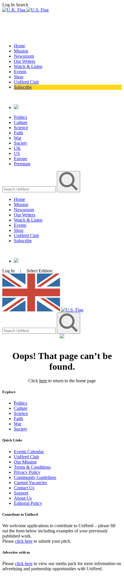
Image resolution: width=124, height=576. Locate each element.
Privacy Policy (27, 472)
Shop (18, 76)
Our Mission (25, 461)
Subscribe (23, 87)
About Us (23, 498)
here (43, 380)
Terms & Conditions (32, 467)
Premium (22, 163)
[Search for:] (29, 189)
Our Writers (24, 61)
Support (21, 492)
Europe (20, 158)
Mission (21, 51)
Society (20, 143)
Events (20, 71)
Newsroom (24, 56)
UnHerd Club (26, 81)
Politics (20, 117)
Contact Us (24, 487)
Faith (18, 132)
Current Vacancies (30, 482)
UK (17, 148)
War (17, 137)
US (17, 153)
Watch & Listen (28, 66)
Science (21, 127)
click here (24, 541)
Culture (20, 122)
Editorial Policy (28, 503)
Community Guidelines (35, 477)
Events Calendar (29, 451)
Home (19, 45)
